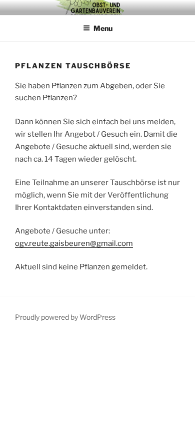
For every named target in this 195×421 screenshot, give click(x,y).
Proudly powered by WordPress (65, 317)
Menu (103, 28)
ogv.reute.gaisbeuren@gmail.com (74, 243)
